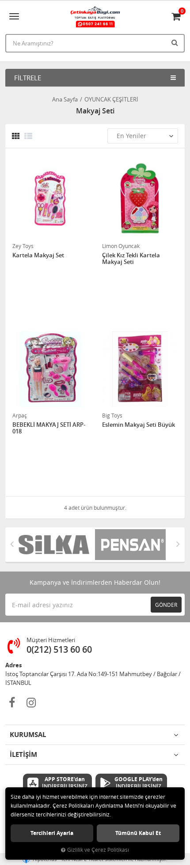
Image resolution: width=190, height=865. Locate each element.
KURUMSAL (28, 734)
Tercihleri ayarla (51, 833)
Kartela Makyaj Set (38, 255)
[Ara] (176, 42)
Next (178, 544)
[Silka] (57, 544)
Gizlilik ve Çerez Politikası (98, 849)
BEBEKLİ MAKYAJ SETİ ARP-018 (48, 428)
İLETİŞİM (23, 754)
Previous (12, 544)
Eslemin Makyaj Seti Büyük (138, 425)
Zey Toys (23, 245)
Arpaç (19, 415)
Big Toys (112, 415)
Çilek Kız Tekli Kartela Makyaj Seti (131, 259)
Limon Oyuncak (121, 245)
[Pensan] (133, 544)
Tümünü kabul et (138, 833)
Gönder (166, 604)
